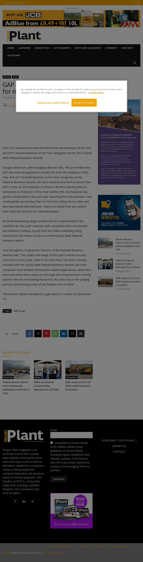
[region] (71, 96)
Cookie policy (96, 92)
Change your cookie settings (53, 102)
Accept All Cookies (84, 102)
